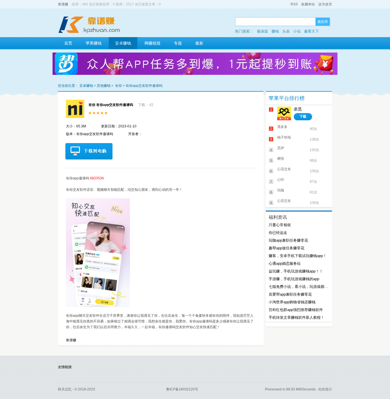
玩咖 (280, 190)
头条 (286, 31)
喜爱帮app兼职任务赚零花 (290, 294)
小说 (297, 31)
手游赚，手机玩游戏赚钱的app (294, 279)
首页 (68, 43)
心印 (280, 180)
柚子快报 (284, 137)
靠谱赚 (63, 4)
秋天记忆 (65, 389)
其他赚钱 (103, 86)
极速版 (262, 31)
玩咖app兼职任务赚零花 (288, 240)
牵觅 (298, 109)
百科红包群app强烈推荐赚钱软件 (296, 310)
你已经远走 (278, 232)
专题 (178, 43)
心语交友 (284, 169)
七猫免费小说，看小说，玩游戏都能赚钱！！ (298, 286)
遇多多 (282, 127)
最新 (199, 43)
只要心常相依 (280, 225)
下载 (302, 117)
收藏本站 (308, 4)
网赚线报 (152, 43)
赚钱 (275, 31)
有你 (118, 86)
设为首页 (325, 4)
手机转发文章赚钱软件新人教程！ (296, 317)
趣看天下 (311, 31)
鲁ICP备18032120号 (182, 389)
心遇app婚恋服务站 (285, 263)
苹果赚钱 (94, 43)
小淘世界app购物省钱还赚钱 (292, 302)
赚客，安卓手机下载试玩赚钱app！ (298, 256)
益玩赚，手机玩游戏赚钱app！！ (296, 271)
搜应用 (322, 22)
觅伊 (280, 148)
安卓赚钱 (123, 43)
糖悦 (280, 159)
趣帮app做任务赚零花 (286, 248)
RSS (294, 4)
